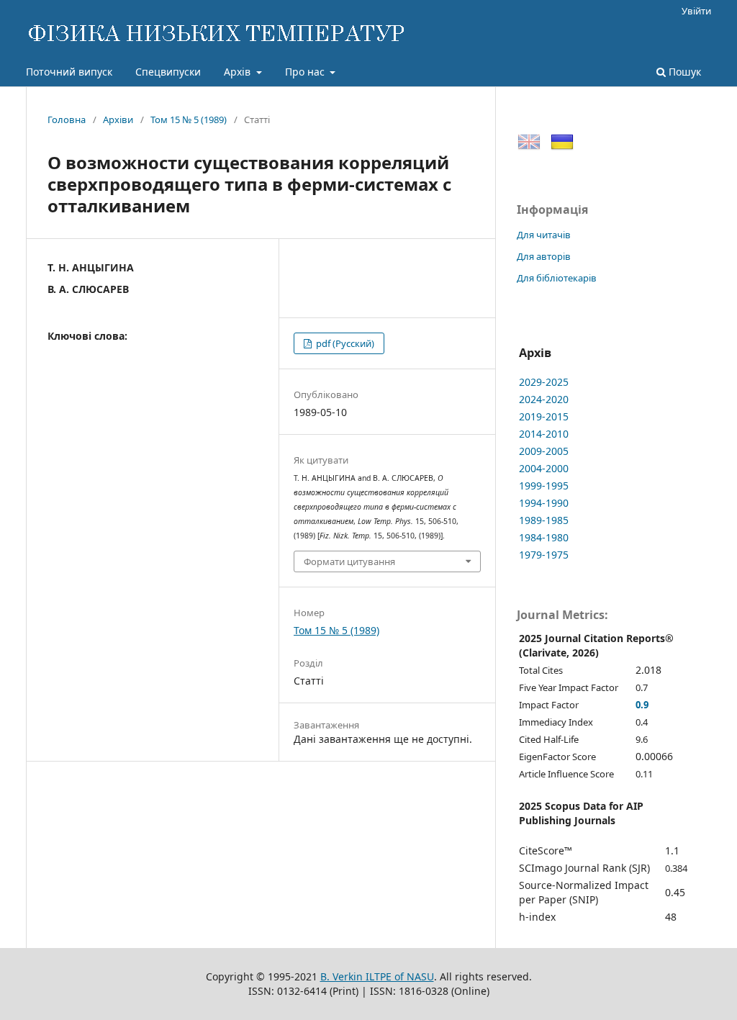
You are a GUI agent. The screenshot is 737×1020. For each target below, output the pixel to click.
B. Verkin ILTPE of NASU (377, 976)
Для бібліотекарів (557, 277)
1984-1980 (544, 537)
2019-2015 (544, 416)
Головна (67, 119)
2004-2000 (544, 468)
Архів (238, 71)
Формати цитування (349, 561)
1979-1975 (544, 554)
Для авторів (544, 256)
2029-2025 (544, 382)
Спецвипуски (168, 71)
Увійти (696, 10)
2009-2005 (544, 451)
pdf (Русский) (344, 343)
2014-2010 (544, 434)
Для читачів (544, 234)
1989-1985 (544, 520)
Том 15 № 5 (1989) (188, 119)
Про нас (306, 71)
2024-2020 (544, 399)
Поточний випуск (69, 71)
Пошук (683, 71)
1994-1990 (544, 503)
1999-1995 (544, 485)
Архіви (118, 119)
